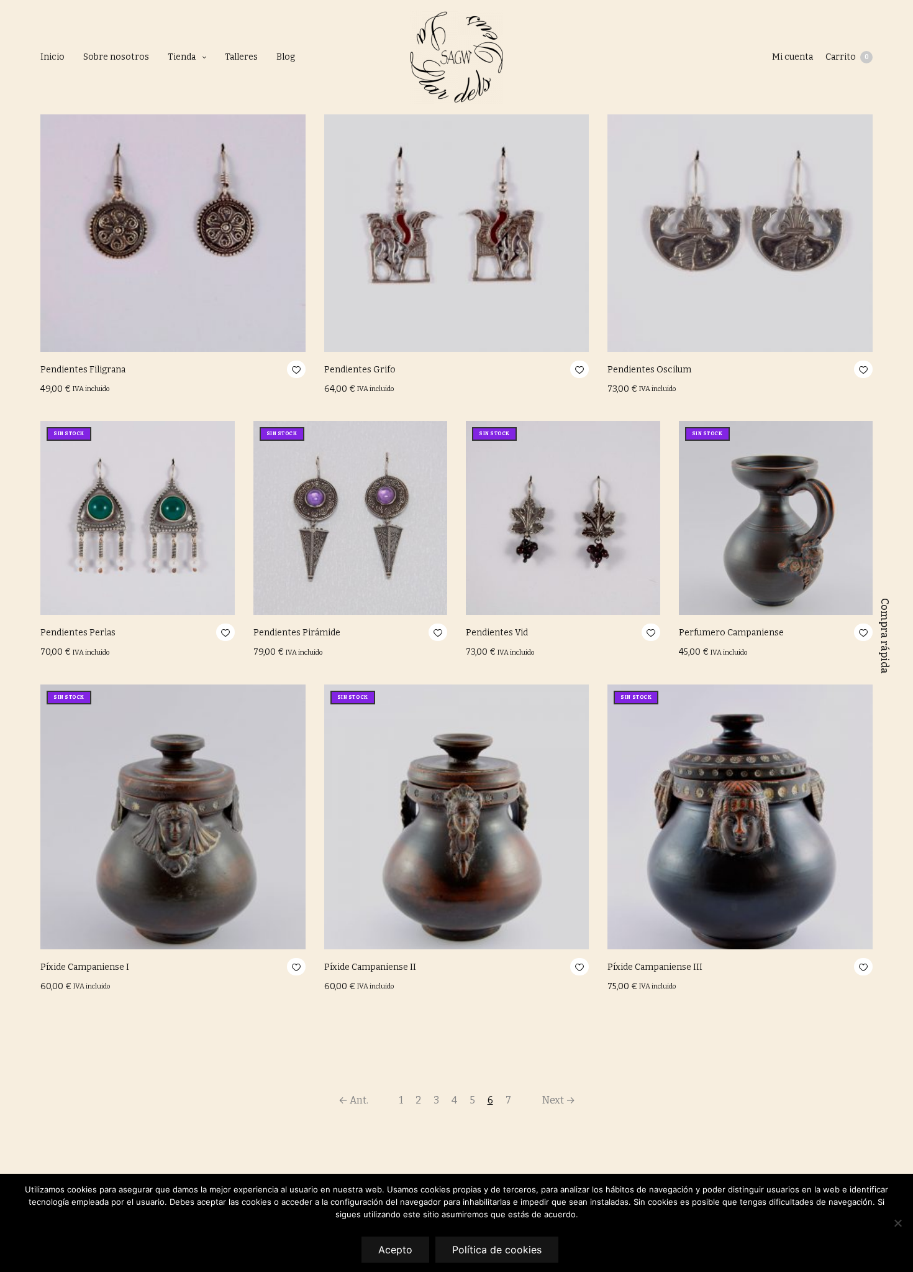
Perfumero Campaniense (731, 632)
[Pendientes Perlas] (137, 518)
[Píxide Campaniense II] (456, 817)
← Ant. (353, 1100)
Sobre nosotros (116, 57)
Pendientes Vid (497, 632)
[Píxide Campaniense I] (173, 817)
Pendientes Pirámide (296, 632)
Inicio (52, 57)
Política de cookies (497, 1249)
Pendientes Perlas (78, 632)
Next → (558, 1100)
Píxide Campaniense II (370, 967)
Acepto (395, 1249)
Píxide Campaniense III (654, 967)
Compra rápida (885, 636)
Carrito (847, 57)
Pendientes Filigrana (82, 369)
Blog (285, 57)
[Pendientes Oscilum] (740, 219)
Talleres (241, 57)
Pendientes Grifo (360, 369)
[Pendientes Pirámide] (350, 518)
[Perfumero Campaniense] (776, 518)
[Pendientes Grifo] (456, 219)
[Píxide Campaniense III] (740, 817)
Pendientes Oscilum (649, 369)
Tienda (182, 57)
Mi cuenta (792, 57)
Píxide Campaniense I (84, 967)
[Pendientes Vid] (563, 518)
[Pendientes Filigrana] (173, 219)
